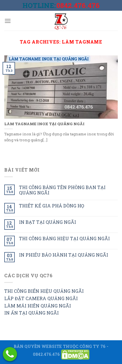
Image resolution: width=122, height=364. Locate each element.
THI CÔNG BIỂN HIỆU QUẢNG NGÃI (44, 291)
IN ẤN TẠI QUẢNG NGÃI (31, 313)
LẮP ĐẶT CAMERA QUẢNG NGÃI (41, 298)
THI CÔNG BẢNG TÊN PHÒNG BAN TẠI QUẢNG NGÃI (62, 190)
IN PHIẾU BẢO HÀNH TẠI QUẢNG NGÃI (63, 254)
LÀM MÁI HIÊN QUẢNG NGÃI (37, 306)
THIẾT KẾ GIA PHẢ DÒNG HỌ (51, 205)
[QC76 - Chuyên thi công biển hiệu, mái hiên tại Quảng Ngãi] (61, 21)
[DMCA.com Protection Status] (75, 354)
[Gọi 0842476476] (10, 354)
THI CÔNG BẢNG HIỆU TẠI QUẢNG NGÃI (64, 238)
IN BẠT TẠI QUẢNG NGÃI (47, 222)
